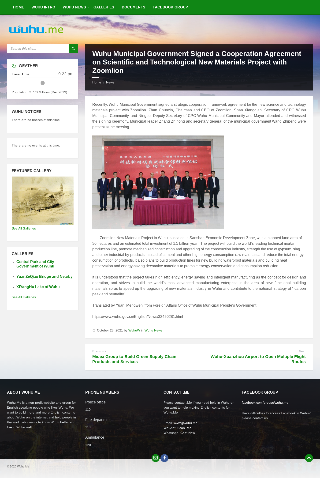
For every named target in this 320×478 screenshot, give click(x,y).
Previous (99, 351)
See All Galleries (24, 228)
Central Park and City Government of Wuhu (35, 264)
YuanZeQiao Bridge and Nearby (44, 277)
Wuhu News (153, 330)
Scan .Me (184, 428)
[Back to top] (309, 458)
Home (96, 82)
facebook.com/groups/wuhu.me (265, 402)
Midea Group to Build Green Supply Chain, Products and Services (135, 359)
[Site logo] (36, 35)
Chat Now (187, 433)
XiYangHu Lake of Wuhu (38, 287)
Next (302, 351)
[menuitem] (18, 7)
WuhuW (134, 330)
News (110, 82)
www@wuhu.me (185, 423)
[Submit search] (73, 48)
